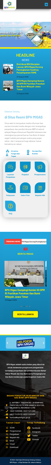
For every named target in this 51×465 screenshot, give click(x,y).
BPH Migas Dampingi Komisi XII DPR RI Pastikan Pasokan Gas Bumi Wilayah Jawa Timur (25, 293)
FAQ (10, 214)
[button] (46, 4)
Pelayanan (10, 195)
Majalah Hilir (40, 195)
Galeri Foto (25, 195)
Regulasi (25, 175)
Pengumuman (40, 175)
